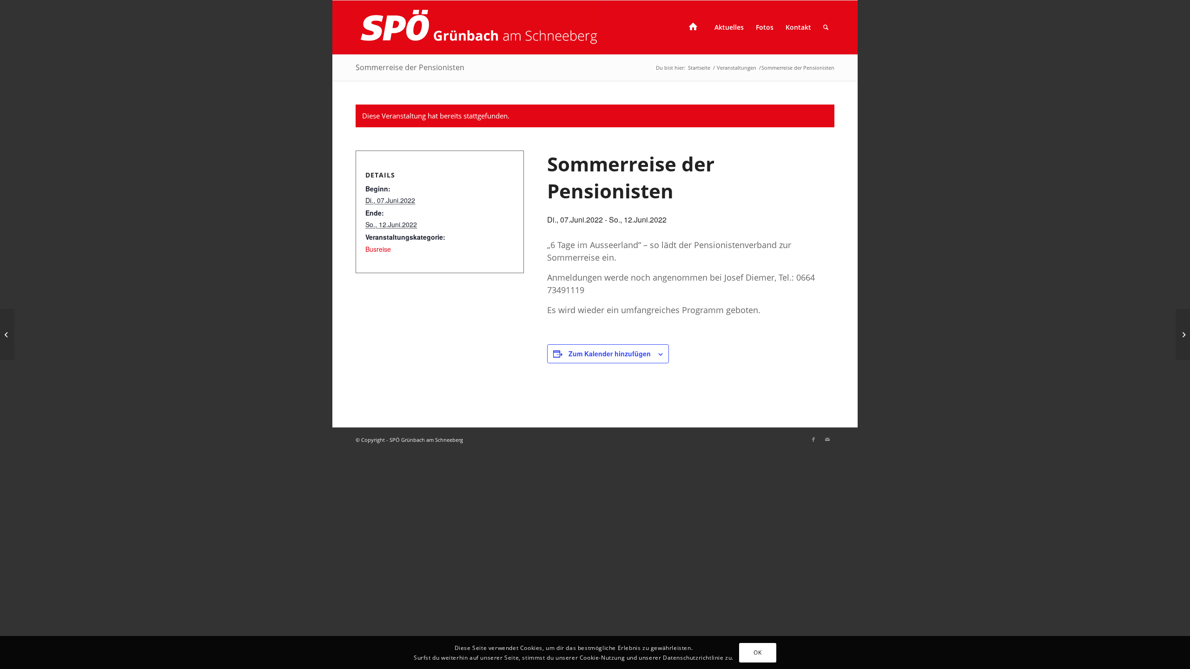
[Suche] (825, 27)
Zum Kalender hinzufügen (610, 353)
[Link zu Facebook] (813, 439)
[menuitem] (695, 27)
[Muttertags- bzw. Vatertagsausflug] (7, 334)
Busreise (378, 249)
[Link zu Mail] (827, 439)
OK (757, 652)
